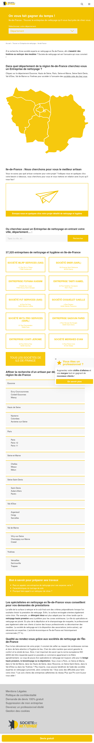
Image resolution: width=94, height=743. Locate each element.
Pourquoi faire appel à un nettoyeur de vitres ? (32, 591)
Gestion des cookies (18, 711)
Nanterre (14, 415)
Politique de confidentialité (21, 695)
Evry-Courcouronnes (20, 391)
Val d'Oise (11, 503)
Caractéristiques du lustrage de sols (28, 588)
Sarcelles (15, 517)
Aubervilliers (16, 490)
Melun (13, 469)
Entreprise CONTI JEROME (25, 339)
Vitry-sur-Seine (17, 536)
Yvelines (11, 551)
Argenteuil (15, 512)
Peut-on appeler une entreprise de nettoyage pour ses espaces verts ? (43, 585)
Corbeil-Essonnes (18, 394)
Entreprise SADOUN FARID (68, 318)
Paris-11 (14, 445)
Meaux (14, 466)
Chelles (14, 463)
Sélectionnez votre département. (22, 26)
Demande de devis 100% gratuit (24, 699)
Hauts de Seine (14, 407)
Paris (9, 431)
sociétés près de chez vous (75, 76)
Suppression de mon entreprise (24, 703)
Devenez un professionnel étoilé (25, 707)
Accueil (8, 43)
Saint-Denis (16, 487)
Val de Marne (13, 527)
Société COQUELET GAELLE (68, 299)
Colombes (15, 418)
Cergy (13, 514)
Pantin (13, 493)
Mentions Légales (16, 691)
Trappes (14, 566)
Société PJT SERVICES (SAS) (25, 299)
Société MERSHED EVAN (68, 339)
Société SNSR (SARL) (68, 262)
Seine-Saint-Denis (15, 479)
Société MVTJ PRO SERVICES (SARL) (25, 319)
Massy (14, 397)
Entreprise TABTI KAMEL (68, 281)
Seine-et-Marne (14, 455)
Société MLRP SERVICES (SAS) (26, 262)
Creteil (14, 541)
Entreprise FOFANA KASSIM (25, 281)
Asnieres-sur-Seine (19, 421)
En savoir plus (75, 381)
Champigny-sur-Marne (20, 539)
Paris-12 (14, 442)
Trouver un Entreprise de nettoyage (24, 43)
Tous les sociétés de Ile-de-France (25, 359)
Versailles (15, 560)
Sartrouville (16, 563)
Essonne (11, 383)
